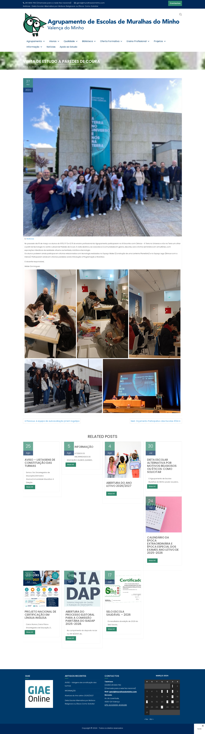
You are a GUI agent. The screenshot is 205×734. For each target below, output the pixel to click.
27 (162, 707)
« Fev (146, 719)
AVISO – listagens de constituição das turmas (40, 463)
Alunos (52, 41)
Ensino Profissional (137, 41)
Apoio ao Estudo (68, 46)
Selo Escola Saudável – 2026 (118, 613)
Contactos (175, 3)
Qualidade (69, 41)
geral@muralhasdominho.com (91, 3)
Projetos (158, 41)
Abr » (151, 719)
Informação (32, 46)
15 (172, 696)
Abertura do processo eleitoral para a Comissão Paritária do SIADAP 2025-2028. (80, 618)
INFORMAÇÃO (84, 447)
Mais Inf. (29, 487)
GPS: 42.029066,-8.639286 (116, 705)
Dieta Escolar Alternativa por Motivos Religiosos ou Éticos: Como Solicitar (162, 466)
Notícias (51, 46)
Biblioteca (87, 41)
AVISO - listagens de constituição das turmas (52, 6)
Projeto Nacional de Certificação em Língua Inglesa (40, 615)
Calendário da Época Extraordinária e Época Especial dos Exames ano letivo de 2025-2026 (163, 545)
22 (172, 701)
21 (167, 701)
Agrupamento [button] (34, 41)
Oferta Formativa (109, 41)
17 (147, 701)
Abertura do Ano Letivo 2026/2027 (119, 484)
